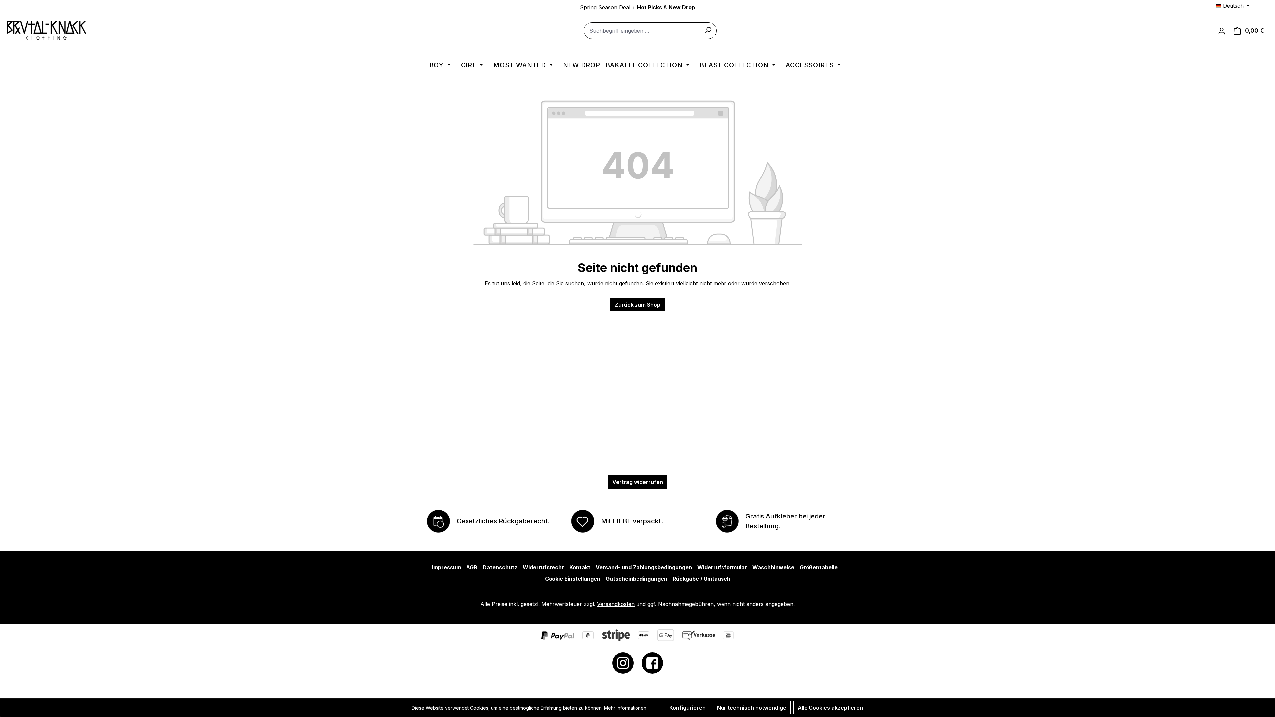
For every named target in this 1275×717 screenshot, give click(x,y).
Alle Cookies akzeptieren (830, 707)
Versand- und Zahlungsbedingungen (644, 567)
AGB (471, 567)
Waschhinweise (773, 567)
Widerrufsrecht (543, 567)
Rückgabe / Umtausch (701, 578)
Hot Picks (649, 7)
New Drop (682, 7)
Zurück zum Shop (637, 304)
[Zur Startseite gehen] (46, 30)
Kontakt (579, 567)
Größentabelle (819, 567)
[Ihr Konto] (1222, 30)
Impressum (446, 567)
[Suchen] (708, 29)
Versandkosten (616, 604)
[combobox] (650, 31)
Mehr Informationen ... (627, 708)
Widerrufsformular (722, 567)
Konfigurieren (687, 707)
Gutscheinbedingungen (636, 578)
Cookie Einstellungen (572, 578)
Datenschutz (500, 567)
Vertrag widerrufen (637, 482)
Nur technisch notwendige (751, 707)
